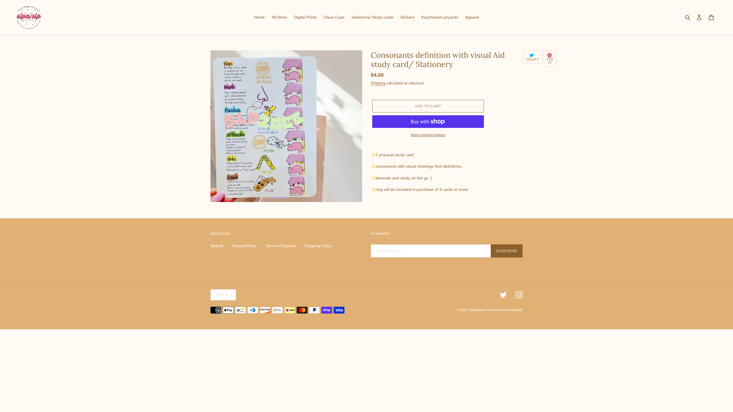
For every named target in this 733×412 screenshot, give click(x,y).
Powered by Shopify (509, 310)
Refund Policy (244, 245)
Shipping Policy (318, 245)
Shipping (378, 83)
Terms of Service (280, 245)
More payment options (428, 135)
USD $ (222, 294)
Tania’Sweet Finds (482, 310)
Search (216, 245)
